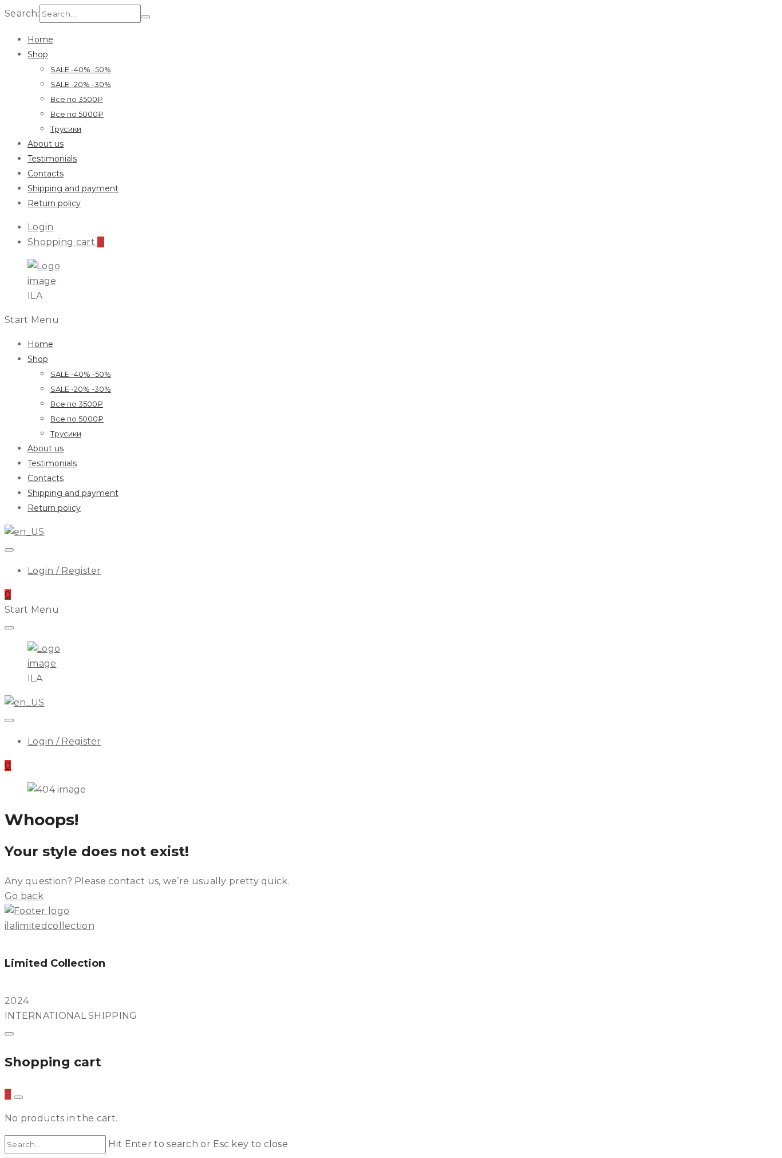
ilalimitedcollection (49, 925)
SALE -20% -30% (80, 84)
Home (40, 39)
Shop (37, 54)
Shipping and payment (73, 188)
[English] (25, 531)
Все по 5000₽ (77, 114)
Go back (24, 896)
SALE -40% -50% (80, 69)
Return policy (54, 203)
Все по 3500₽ (76, 99)
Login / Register (64, 570)
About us (45, 144)
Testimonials (52, 158)
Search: (22, 13)
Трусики (65, 128)
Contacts (45, 173)
